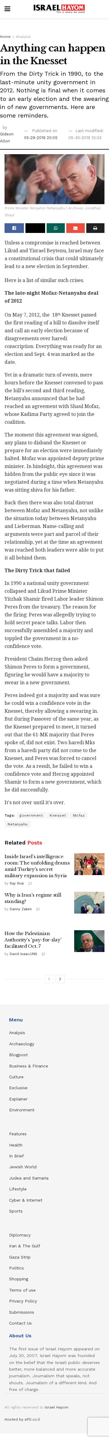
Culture (16, 1076)
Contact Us (20, 1323)
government (31, 815)
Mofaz (79, 815)
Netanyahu (18, 824)
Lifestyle (18, 1188)
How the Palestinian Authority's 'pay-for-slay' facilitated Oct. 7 (33, 940)
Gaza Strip (20, 1257)
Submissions (21, 1312)
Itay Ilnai (17, 883)
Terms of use (22, 1290)
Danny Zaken (21, 909)
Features (18, 1133)
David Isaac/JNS (23, 954)
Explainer (18, 1099)
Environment (22, 1109)
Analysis (23, 37)
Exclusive (18, 1087)
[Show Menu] (7, 9)
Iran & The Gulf (24, 1245)
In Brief (16, 1155)
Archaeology (21, 1043)
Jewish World (23, 1166)
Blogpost (18, 1054)
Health (15, 1145)
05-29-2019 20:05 (41, 137)
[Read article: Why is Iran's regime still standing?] (89, 903)
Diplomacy (20, 1235)
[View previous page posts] (49, 979)
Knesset (58, 815)
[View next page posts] (60, 979)
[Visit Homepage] (59, 9)
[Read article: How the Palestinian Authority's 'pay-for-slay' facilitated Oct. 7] (89, 941)
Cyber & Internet (25, 1200)
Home (5, 37)
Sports (16, 1211)
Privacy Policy (23, 1301)
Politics (16, 1268)
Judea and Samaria (28, 1178)
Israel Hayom (56, 1407)
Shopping (18, 1278)
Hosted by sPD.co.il (22, 1419)
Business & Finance (28, 1065)
